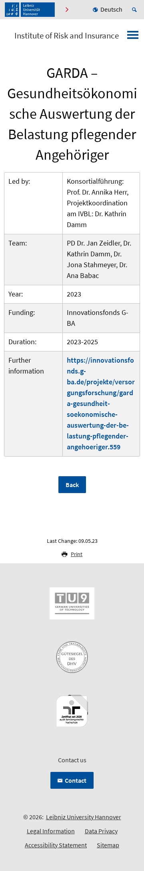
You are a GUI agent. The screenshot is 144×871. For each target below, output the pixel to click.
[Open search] (135, 9)
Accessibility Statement (56, 845)
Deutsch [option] (111, 9)
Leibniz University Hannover (83, 817)
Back (72, 485)
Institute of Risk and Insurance (66, 36)
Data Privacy (101, 831)
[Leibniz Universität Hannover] (30, 9)
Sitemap (108, 845)
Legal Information (51, 831)
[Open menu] (132, 37)
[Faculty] (66, 9)
